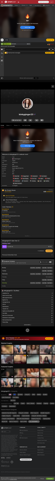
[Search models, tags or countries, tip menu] (53, 5)
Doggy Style (26, 176)
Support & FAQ (40, 449)
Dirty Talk (17, 176)
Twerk (48, 178)
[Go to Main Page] (10, 2)
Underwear (17, 181)
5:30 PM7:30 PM (46, 283)
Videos (17, 5)
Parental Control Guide (42, 440)
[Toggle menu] (2, 2)
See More (27, 235)
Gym (41, 181)
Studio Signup (23, 452)
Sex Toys (34, 178)
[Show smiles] (49, 49)
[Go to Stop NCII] (5, 466)
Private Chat (49, 52)
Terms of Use (40, 432)
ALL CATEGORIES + (34, 421)
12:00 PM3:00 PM (35, 267)
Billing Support (40, 452)
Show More (27, 324)
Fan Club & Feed (26, 125)
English (4, 431)
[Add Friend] (37, 120)
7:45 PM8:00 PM (46, 274)
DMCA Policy (40, 435)
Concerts (26, 181)
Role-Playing (25, 178)
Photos (25, 5)
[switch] (50, 262)
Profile (2, 125)
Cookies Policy (40, 437)
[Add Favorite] (2, 40)
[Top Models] (18, 2)
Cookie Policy (13, 479)
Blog (22, 432)
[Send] (52, 49)
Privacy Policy (40, 430)
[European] (14, 394)
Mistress (17, 178)
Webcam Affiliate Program (25, 454)
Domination (35, 176)
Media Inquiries (24, 437)
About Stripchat (24, 430)
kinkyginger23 (5, 391)
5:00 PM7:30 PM (46, 267)
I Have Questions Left (26, 459)
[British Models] (10, 394)
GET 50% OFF (49, 338)
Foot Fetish (43, 176)
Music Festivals (18, 183)
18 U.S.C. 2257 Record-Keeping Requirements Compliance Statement (15, 471)
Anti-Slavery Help (41, 442)
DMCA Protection (41, 454)
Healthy (47, 181)
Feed (30, 5)
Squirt (41, 178)
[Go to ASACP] (8, 458)
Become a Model (23, 449)
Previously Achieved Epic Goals (9, 254)
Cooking (34, 181)
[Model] (52, 86)
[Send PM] (42, 120)
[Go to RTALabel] (3, 458)
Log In (51, 2)
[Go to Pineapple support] (12, 462)
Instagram (15, 185)
